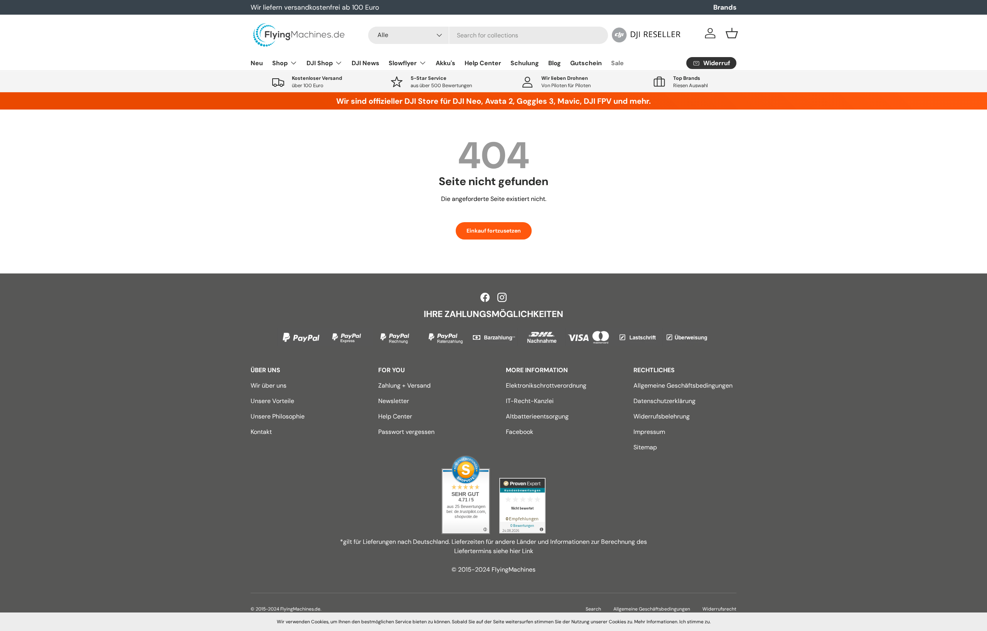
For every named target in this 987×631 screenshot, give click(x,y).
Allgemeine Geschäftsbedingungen (683, 385)
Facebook (519, 432)
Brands (724, 7)
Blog (554, 63)
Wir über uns (268, 385)
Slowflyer (403, 63)
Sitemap (645, 447)
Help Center (483, 63)
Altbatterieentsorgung (537, 416)
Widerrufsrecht (719, 609)
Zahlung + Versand (404, 385)
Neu (257, 63)
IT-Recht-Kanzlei (530, 401)
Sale (617, 63)
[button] (731, 33)
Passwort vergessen (406, 432)
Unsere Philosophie (278, 416)
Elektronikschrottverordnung (546, 385)
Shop (280, 63)
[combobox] (488, 35)
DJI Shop (320, 63)
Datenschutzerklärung (664, 401)
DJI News (365, 63)
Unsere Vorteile (272, 401)
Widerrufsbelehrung (661, 416)
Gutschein (586, 63)
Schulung (524, 63)
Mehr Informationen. (656, 622)
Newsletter (393, 401)
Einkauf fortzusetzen (494, 230)
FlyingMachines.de (300, 609)
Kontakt (261, 432)
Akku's (445, 63)
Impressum (649, 432)
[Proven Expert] (522, 505)
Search (593, 609)
